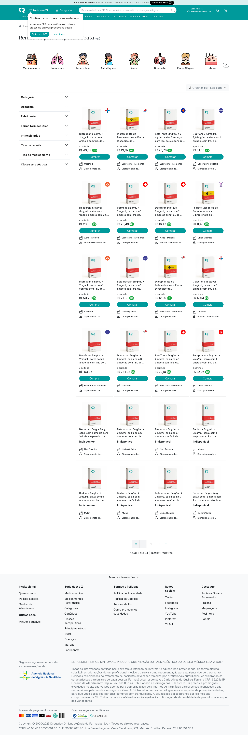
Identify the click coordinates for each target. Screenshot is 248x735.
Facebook (171, 602)
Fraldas (206, 602)
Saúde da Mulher (139, 16)
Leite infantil (119, 16)
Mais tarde (59, 34)
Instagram (171, 608)
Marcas (69, 644)
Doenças (70, 639)
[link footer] (80, 716)
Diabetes (87, 16)
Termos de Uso (123, 604)
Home (25, 26)
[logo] (22, 10)
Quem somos (27, 593)
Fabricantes (71, 650)
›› (167, 544)
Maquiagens (209, 608)
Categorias (71, 608)
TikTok (169, 624)
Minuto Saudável (29, 621)
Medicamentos (73, 593)
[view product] (94, 119)
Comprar (94, 157)
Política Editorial (29, 598)
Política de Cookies (126, 598)
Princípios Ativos (75, 628)
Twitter (169, 597)
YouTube (170, 613)
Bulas (68, 633)
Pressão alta (102, 16)
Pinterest (170, 619)
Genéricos (157, 16)
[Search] (173, 10)
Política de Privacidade (128, 593)
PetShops (207, 613)
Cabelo (205, 619)
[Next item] (226, 65)
